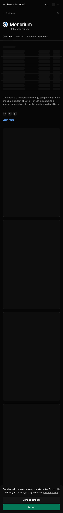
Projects (10, 13)
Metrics (20, 36)
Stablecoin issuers (19, 29)
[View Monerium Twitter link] (10, 114)
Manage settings (32, 499)
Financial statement (37, 36)
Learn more (8, 119)
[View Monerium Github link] (4, 114)
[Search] (46, 4)
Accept (32, 507)
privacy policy (50, 492)
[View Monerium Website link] (15, 114)
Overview (8, 36)
